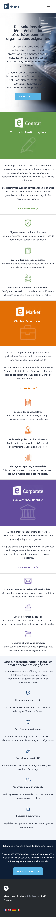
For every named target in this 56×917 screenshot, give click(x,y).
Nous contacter (27, 96)
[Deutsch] (14, 909)
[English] (10, 909)
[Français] (5, 909)
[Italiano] (19, 909)
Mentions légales (14, 896)
